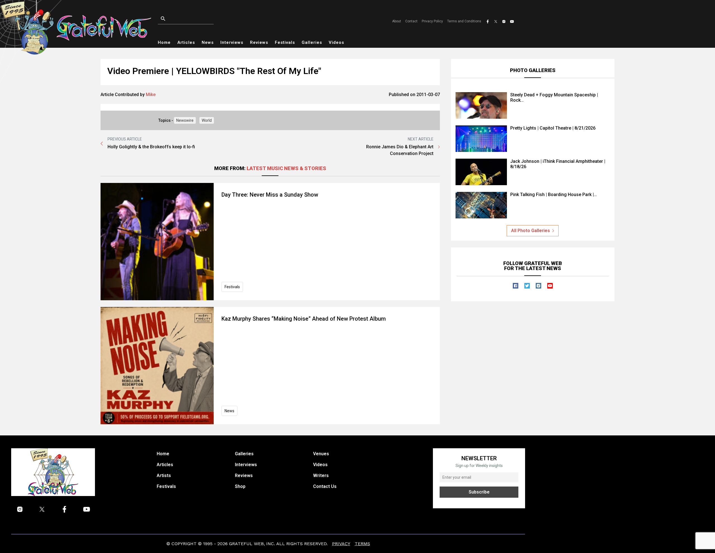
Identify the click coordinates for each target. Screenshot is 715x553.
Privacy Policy (432, 21)
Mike (151, 94)
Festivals (285, 42)
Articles (186, 42)
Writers (321, 475)
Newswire (185, 120)
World (207, 120)
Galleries (312, 42)
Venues (321, 453)
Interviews (231, 42)
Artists (164, 475)
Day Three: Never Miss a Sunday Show (269, 194)
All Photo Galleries (530, 230)
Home (164, 42)
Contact (411, 21)
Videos (336, 42)
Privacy (341, 543)
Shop (240, 486)
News (208, 42)
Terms (362, 543)
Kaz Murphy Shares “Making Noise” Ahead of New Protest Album (303, 318)
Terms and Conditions (464, 21)
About (396, 21)
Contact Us (325, 486)
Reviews (259, 42)
